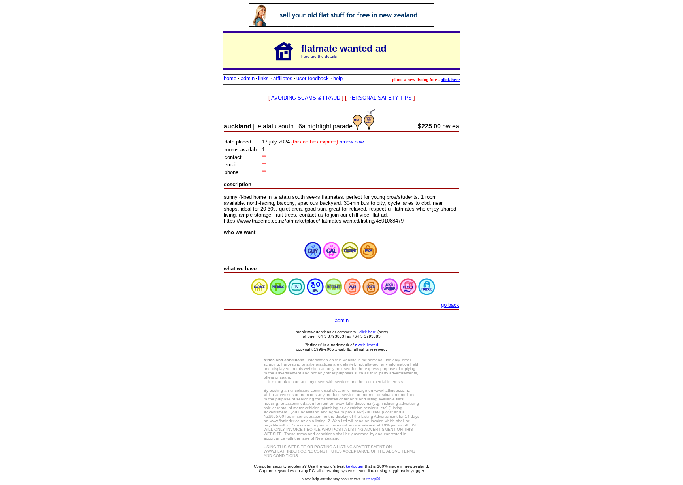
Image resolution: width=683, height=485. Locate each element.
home (230, 78)
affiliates (282, 78)
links (263, 78)
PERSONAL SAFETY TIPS (380, 98)
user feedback (312, 78)
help (338, 78)
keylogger (355, 466)
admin (248, 78)
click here (450, 79)
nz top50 (373, 479)
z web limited (366, 345)
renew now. (352, 142)
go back (450, 305)
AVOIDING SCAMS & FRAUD (305, 98)
